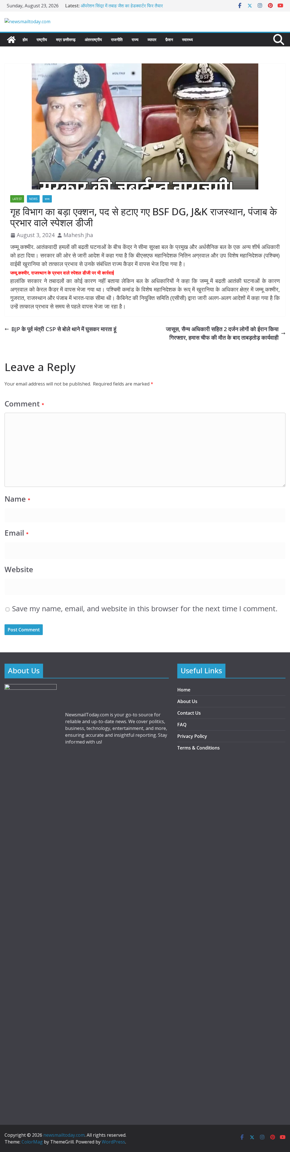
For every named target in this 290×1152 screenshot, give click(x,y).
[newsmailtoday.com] (11, 39)
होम (25, 39)
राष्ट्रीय (42, 39)
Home (183, 690)
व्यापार (152, 39)
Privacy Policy (192, 736)
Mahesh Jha (78, 235)
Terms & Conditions (198, 748)
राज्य (135, 39)
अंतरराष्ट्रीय (93, 39)
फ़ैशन (169, 39)
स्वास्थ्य (187, 39)
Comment (24, 404)
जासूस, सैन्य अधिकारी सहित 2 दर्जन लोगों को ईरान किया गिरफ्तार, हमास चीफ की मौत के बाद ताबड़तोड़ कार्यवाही (222, 333)
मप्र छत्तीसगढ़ (66, 39)
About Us (187, 701)
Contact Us (189, 713)
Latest (17, 199)
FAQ (182, 724)
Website (19, 569)
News (33, 199)
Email (17, 533)
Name (17, 499)
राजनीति (117, 39)
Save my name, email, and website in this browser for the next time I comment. (145, 609)
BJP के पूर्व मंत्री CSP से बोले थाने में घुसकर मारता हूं (63, 329)
